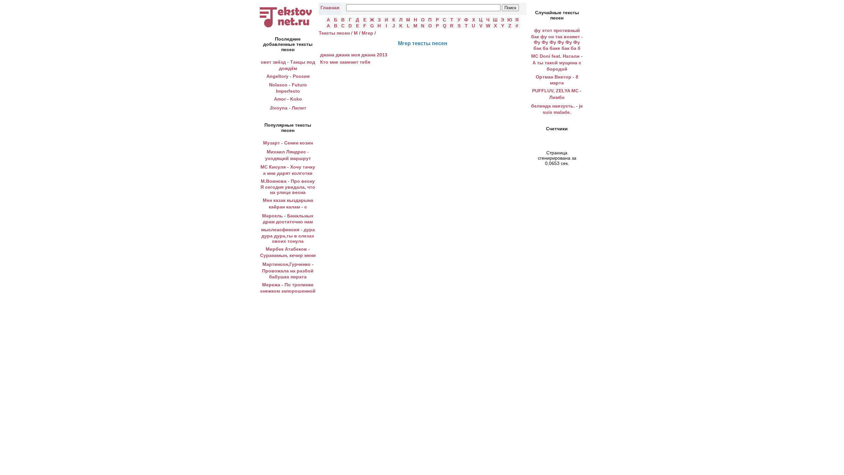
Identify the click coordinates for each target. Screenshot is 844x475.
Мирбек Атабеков (286, 249)
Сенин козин (298, 142)
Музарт (271, 142)
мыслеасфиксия (280, 229)
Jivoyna (278, 108)
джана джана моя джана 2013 (353, 54)
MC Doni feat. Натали (555, 56)
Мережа (271, 284)
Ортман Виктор (553, 76)
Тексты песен (334, 33)
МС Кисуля (273, 167)
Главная (329, 7)
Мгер (367, 33)
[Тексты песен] (287, 27)
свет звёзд (273, 62)
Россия (301, 76)
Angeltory (277, 76)
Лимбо (557, 97)
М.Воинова (273, 181)
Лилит (299, 108)
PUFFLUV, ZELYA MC (555, 90)
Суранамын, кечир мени (288, 255)
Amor (280, 99)
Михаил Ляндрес (286, 151)
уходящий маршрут (288, 158)
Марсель (272, 215)
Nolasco (278, 84)
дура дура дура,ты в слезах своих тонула (288, 235)
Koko (296, 99)
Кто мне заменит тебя (345, 62)
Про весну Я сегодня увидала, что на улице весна (287, 186)
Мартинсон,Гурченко (286, 264)
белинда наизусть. (553, 106)
